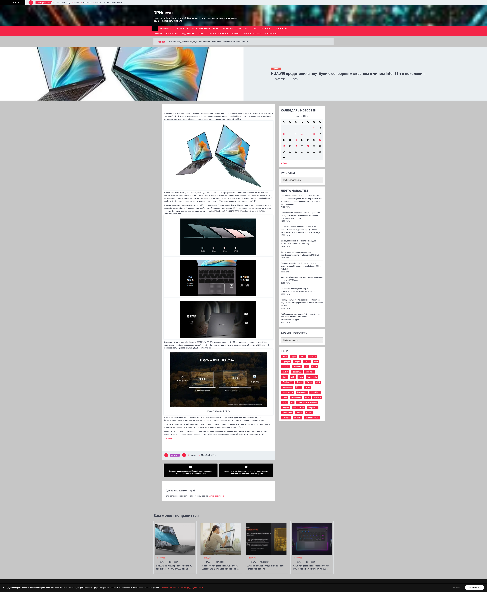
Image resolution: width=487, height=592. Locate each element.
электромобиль (311, 418)
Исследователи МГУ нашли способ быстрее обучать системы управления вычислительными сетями (302, 303)
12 (296, 140)
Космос (201, 34)
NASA (314, 367)
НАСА (307, 387)
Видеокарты (188, 34)
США (307, 397)
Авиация (157, 34)
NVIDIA (76, 3)
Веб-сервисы (172, 34)
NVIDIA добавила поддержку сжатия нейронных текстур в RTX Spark (302, 278)
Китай (309, 382)
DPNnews (163, 12)
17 (284, 146)
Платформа (227, 29)
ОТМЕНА (456, 588)
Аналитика (165, 29)
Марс (298, 387)
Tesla (301, 377)
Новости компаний (218, 34)
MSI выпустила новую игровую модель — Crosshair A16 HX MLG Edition (298, 290)
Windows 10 (312, 377)
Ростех (309, 413)
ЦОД (285, 402)
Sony (285, 377)
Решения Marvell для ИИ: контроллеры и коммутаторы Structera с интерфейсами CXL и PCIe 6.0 (301, 266)
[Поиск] (332, 31)
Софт (254, 29)
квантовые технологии (307, 402)
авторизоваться (216, 496)
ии (292, 402)
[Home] (155, 28)
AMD (285, 357)
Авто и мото (266, 29)
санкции (286, 418)
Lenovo (286, 367)
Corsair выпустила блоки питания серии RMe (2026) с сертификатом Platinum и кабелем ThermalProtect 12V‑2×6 (300, 216)
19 (296, 146)
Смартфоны (242, 29)
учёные (297, 418)
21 (308, 146)
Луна (285, 397)
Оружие (235, 34)
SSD (292, 377)
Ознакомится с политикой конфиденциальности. (182, 588)
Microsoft (87, 3)
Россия (299, 413)
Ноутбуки (275, 69)
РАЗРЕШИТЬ (474, 588)
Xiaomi (98, 3)
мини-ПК (317, 397)
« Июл (284, 163)
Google (297, 362)
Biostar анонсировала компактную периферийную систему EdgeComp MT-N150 (300, 253)
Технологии (281, 29)
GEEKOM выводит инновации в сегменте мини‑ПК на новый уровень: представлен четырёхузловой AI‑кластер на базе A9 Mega (300, 230)
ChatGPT (312, 357)
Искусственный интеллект (205, 29)
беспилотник (298, 408)
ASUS (106, 3)
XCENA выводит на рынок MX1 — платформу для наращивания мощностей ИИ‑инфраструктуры (300, 317)
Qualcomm (296, 372)
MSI (306, 367)
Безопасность (181, 29)
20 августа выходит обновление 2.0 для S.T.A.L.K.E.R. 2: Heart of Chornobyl (298, 242)
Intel (57, 3)
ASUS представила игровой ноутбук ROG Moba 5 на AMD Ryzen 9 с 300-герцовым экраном (311, 569)
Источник (168, 438)
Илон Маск (117, 3)
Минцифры (287, 387)
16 (320, 140)
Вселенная (301, 392)
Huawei (193, 455)
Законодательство (252, 34)
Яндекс (286, 408)
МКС (318, 382)
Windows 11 (287, 382)
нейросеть (312, 408)
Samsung (66, 3)
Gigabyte (286, 362)
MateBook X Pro (208, 455)
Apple (293, 357)
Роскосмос (287, 413)
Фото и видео (271, 34)
